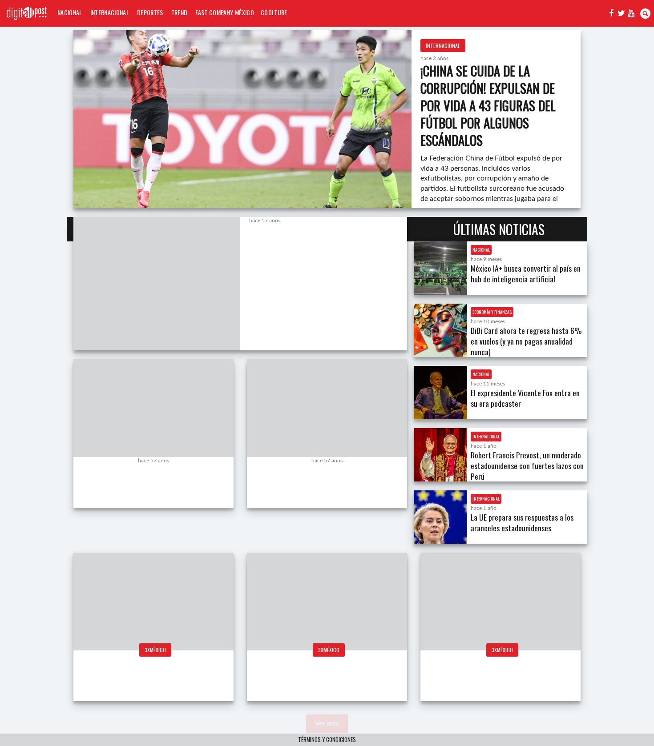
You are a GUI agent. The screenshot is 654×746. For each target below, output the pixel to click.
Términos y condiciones (327, 739)
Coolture (274, 12)
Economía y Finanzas (492, 312)
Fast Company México (224, 12)
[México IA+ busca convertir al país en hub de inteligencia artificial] (440, 268)
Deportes (150, 12)
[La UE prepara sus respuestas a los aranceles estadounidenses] (440, 517)
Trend (179, 12)
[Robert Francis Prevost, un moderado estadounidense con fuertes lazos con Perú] (440, 454)
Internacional (109, 12)
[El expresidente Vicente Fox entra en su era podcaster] (440, 392)
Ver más (327, 723)
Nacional (69, 12)
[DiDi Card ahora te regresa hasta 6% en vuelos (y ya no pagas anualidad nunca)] (440, 330)
